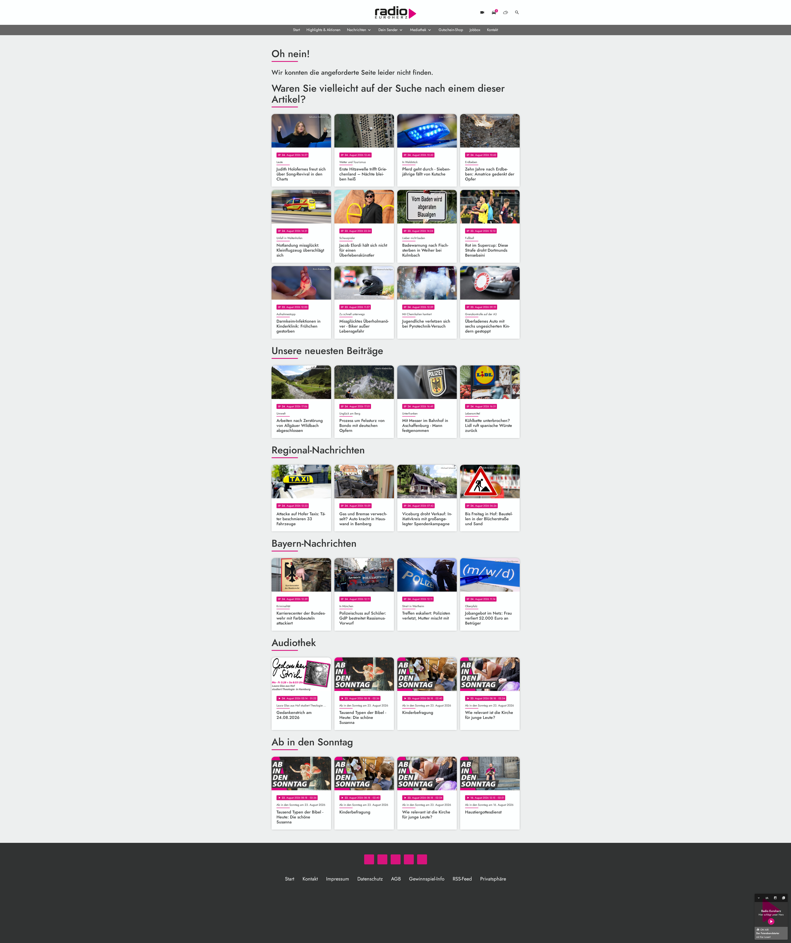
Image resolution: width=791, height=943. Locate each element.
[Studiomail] (300, 12)
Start (296, 29)
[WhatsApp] (276, 12)
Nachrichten (356, 29)
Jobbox (475, 29)
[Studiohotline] (309, 12)
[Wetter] (505, 12)
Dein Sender (388, 29)
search (517, 12)
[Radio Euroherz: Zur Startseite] (395, 12)
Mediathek (418, 29)
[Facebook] (284, 12)
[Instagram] (292, 12)
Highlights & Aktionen (323, 29)
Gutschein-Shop (451, 29)
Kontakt (492, 29)
